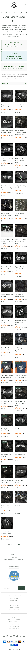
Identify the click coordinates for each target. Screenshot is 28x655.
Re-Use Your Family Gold (14, 610)
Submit (22, 588)
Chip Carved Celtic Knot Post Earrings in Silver (21, 403)
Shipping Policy (14, 617)
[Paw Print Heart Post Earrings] (7, 286)
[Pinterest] (17, 636)
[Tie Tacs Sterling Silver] (21, 205)
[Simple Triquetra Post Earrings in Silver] (7, 122)
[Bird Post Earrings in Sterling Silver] (7, 471)
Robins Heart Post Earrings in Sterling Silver (6, 188)
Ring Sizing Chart (14, 624)
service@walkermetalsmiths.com (14, 563)
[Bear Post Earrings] (21, 446)
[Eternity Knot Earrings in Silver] (7, 420)
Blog (14, 603)
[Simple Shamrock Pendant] (21, 497)
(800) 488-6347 (14, 557)
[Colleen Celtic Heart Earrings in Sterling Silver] (21, 230)
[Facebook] (7, 636)
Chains (19, 47)
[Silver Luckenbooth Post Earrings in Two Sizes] (21, 311)
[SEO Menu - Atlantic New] (2, 5)
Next (19, 544)
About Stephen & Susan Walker (14, 596)
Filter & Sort (14, 83)
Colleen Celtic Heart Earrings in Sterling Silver (20, 241)
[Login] (22, 5)
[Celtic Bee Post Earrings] (21, 420)
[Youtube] (24, 636)
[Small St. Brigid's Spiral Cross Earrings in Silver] (21, 339)
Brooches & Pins (18, 45)
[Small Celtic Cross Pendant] (7, 446)
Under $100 (10, 56)
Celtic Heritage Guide (14, 628)
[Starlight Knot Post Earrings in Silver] (21, 96)
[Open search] (4, 5)
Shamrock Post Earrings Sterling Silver (19, 160)
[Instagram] (14, 636)
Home (2, 13)
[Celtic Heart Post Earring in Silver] (7, 339)
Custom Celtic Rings (14, 607)
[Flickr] (11, 636)
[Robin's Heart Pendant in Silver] (7, 205)
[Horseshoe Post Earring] (21, 471)
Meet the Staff (14, 598)
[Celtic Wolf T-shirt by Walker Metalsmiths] (7, 367)
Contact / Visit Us (14, 600)
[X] (20, 636)
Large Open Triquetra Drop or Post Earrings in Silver (7, 241)
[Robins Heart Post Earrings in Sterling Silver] (7, 177)
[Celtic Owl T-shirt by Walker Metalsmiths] (21, 367)
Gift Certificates (10, 58)
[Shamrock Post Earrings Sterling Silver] (21, 149)
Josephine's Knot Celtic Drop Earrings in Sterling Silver (20, 132)
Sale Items (18, 56)
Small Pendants (11, 47)
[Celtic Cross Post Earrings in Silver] (7, 523)
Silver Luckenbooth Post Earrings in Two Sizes (20, 322)
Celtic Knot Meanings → (11, 66)
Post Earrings (9, 45)
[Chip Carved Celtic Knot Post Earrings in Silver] (21, 392)
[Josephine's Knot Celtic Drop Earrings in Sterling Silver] (21, 122)
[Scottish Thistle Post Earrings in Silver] (7, 258)
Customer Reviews (14, 605)
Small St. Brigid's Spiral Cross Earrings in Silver (20, 350)
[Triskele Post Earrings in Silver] (7, 149)
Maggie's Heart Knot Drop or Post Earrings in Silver (21, 269)
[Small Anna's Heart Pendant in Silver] (7, 497)
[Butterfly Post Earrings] (7, 311)
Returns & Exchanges (14, 619)
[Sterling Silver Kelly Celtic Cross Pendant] (21, 177)
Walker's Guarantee (14, 622)
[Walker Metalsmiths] (14, 4)
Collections (9, 13)
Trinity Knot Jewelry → (18, 68)
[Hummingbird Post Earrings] (7, 392)
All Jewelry (19, 58)
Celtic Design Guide (14, 626)
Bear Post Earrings (20, 455)
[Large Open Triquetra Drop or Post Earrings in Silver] (7, 230)
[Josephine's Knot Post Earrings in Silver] (7, 96)
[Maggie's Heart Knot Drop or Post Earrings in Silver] (21, 258)
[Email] (4, 636)
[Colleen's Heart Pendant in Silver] (21, 286)
